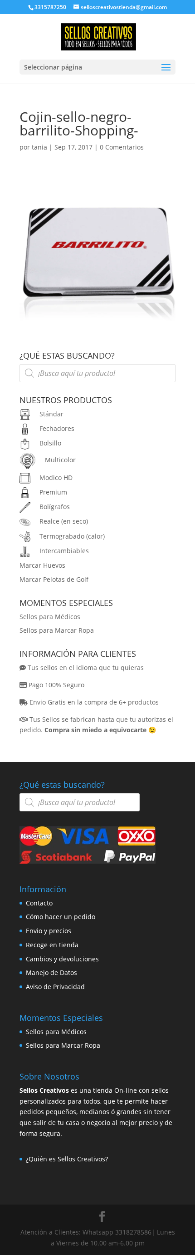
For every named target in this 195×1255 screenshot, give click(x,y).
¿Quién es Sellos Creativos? (67, 1159)
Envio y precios (48, 930)
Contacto (39, 903)
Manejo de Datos (51, 972)
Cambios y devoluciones (62, 959)
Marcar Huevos (42, 565)
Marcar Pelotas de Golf (54, 579)
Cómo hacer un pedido (60, 916)
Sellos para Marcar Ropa (57, 630)
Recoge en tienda (52, 944)
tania (39, 147)
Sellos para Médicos (50, 616)
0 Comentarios (122, 147)
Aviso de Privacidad (55, 986)
